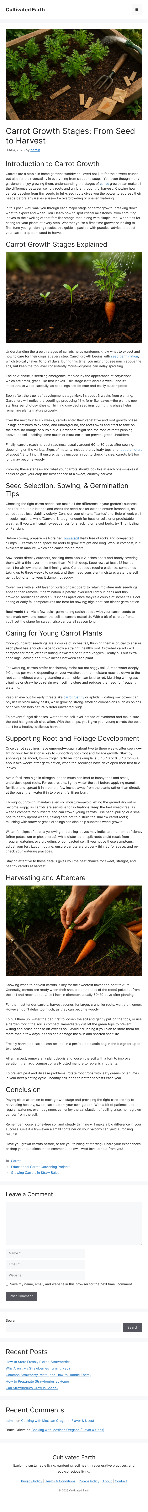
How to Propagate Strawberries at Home (37, 1381)
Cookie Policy (89, 1481)
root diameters (130, 450)
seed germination (124, 356)
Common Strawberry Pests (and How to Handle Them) (48, 1375)
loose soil (71, 538)
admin (10, 1421)
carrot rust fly (74, 697)
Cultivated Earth (25, 9)
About (107, 1481)
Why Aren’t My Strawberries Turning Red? (38, 1368)
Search (11, 1320)
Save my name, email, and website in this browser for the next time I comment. (71, 1284)
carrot (104, 184)
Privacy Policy (31, 1481)
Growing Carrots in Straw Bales (35, 1173)
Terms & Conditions (60, 1481)
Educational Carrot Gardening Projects (40, 1167)
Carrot (16, 1161)
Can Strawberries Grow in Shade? (32, 1388)
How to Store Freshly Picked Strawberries (38, 1362)
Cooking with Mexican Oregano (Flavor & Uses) (57, 1421)
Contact (121, 1481)
